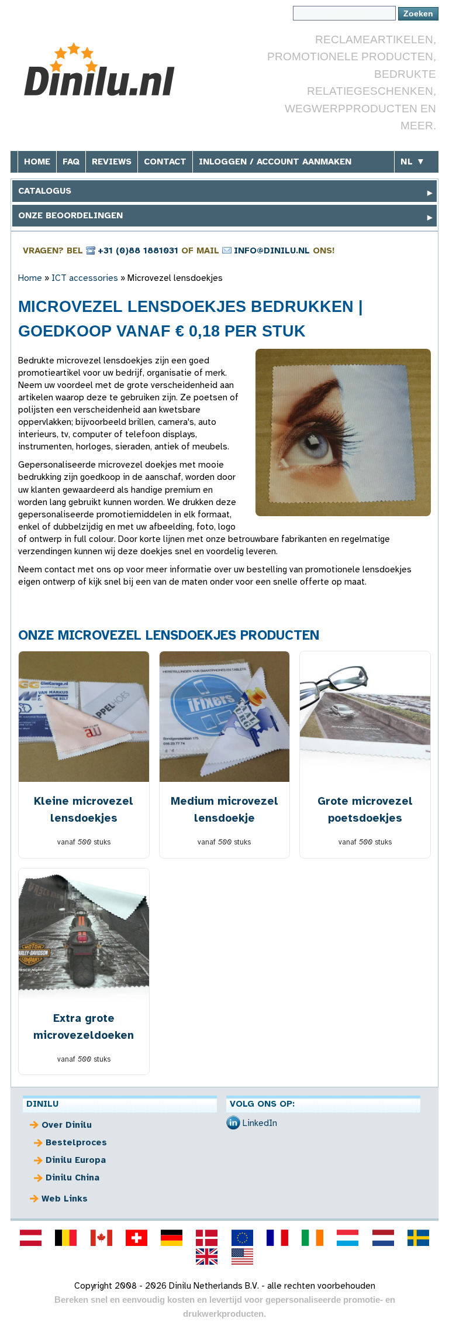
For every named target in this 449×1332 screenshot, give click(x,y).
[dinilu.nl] (383, 1238)
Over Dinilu (67, 1125)
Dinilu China (72, 1177)
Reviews (112, 161)
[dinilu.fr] (277, 1238)
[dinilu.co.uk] (207, 1256)
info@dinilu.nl (272, 250)
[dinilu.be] (66, 1238)
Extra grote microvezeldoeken (83, 1026)
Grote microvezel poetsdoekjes (365, 809)
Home (37, 161)
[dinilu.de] (172, 1238)
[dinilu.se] (418, 1238)
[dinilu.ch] (136, 1238)
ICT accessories (84, 278)
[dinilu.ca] (101, 1238)
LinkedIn (260, 1123)
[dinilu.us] (242, 1256)
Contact (165, 161)
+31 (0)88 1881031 (138, 250)
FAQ (71, 161)
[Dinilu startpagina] (105, 69)
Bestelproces (76, 1142)
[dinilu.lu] (347, 1238)
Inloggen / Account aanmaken (275, 161)
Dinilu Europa (76, 1160)
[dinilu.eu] (242, 1238)
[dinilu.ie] (312, 1238)
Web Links (65, 1198)
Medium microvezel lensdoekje (224, 809)
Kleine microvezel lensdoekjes (83, 809)
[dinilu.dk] (207, 1238)
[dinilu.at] (31, 1238)
